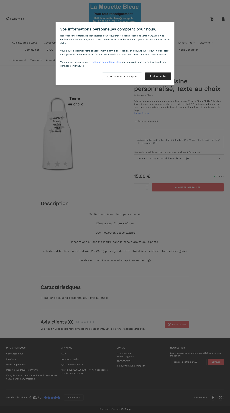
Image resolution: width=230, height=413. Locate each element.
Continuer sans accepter (122, 76)
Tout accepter (158, 76)
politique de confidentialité (106, 62)
